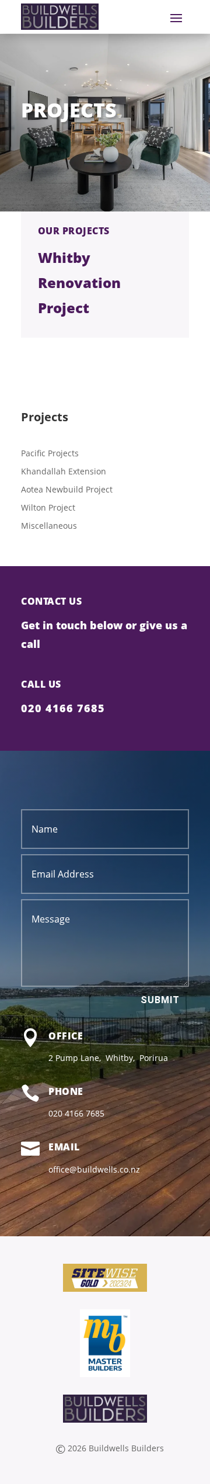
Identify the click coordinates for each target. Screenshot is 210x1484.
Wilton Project (48, 507)
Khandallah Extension (63, 471)
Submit (160, 999)
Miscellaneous (49, 525)
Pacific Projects (50, 453)
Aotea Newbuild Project (67, 489)
